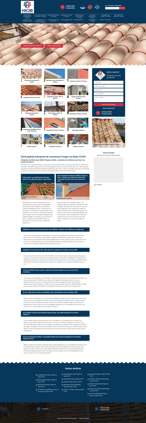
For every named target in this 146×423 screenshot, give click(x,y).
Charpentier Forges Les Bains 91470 (73, 379)
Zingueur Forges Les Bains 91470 (73, 382)
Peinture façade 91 (78, 19)
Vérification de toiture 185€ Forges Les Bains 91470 (99, 380)
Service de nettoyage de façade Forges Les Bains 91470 (98, 394)
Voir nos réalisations (32, 46)
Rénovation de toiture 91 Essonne (27, 20)
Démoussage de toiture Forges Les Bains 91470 (47, 381)
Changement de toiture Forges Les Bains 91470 (47, 376)
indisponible (70, 6)
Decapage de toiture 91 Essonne (66, 16)
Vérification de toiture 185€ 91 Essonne (79, 16)
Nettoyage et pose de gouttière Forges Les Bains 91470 (72, 385)
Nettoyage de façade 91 (66, 20)
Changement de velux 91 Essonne (53, 20)
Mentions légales (84, 418)
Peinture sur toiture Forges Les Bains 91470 (74, 390)
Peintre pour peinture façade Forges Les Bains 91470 (99, 389)
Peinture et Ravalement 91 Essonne (93, 16)
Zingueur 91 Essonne (105, 19)
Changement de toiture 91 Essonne (105, 16)
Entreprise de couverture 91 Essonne (27, 16)
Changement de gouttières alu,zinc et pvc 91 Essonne (40, 21)
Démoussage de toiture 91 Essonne (118, 16)
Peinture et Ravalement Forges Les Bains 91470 (99, 385)
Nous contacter (53, 46)
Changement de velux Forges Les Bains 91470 (73, 375)
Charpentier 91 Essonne (92, 20)
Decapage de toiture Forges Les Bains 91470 (100, 375)
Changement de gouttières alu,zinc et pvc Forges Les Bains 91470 (48, 390)
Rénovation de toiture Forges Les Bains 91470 (47, 385)
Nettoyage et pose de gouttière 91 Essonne (40, 16)
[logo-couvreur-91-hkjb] (27, 7)
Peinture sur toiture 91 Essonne (53, 16)
